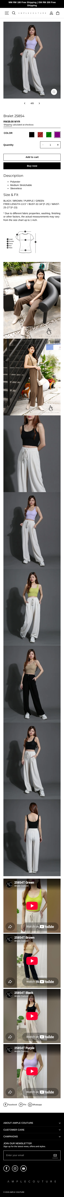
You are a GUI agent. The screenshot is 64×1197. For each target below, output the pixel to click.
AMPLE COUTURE (17, 1192)
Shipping (8, 125)
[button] (6, 13)
